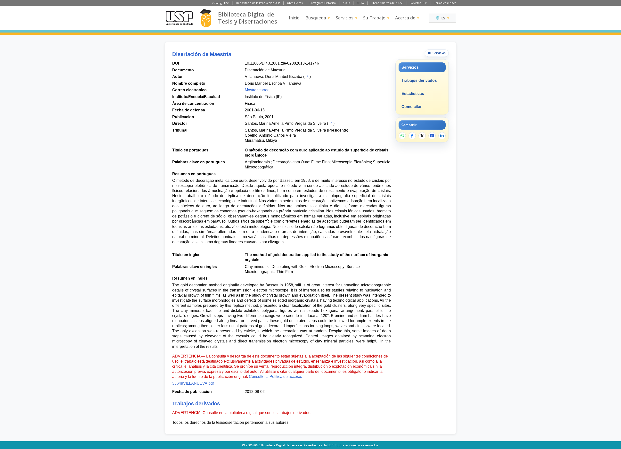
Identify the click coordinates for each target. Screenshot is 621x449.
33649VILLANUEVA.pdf (193, 383)
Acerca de (405, 18)
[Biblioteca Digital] (206, 18)
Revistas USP (418, 2)
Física (250, 103)
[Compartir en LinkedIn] (442, 135)
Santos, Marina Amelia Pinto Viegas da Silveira (285, 123)
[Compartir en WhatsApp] (402, 135)
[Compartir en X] (422, 135)
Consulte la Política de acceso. (275, 376)
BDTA (360, 2)
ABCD (346, 2)
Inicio (294, 18)
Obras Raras (294, 2)
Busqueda (315, 18)
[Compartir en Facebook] (412, 135)
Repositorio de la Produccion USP (258, 2)
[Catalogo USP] (307, 76)
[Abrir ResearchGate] (432, 135)
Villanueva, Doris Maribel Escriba (273, 77)
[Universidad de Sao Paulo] (179, 18)
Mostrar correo (257, 90)
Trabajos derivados (419, 80)
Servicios (344, 18)
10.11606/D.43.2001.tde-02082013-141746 (282, 63)
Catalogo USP (220, 3)
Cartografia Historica (323, 2)
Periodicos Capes (445, 2)
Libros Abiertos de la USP (387, 2)
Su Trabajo (374, 18)
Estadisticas (412, 93)
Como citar (411, 107)
